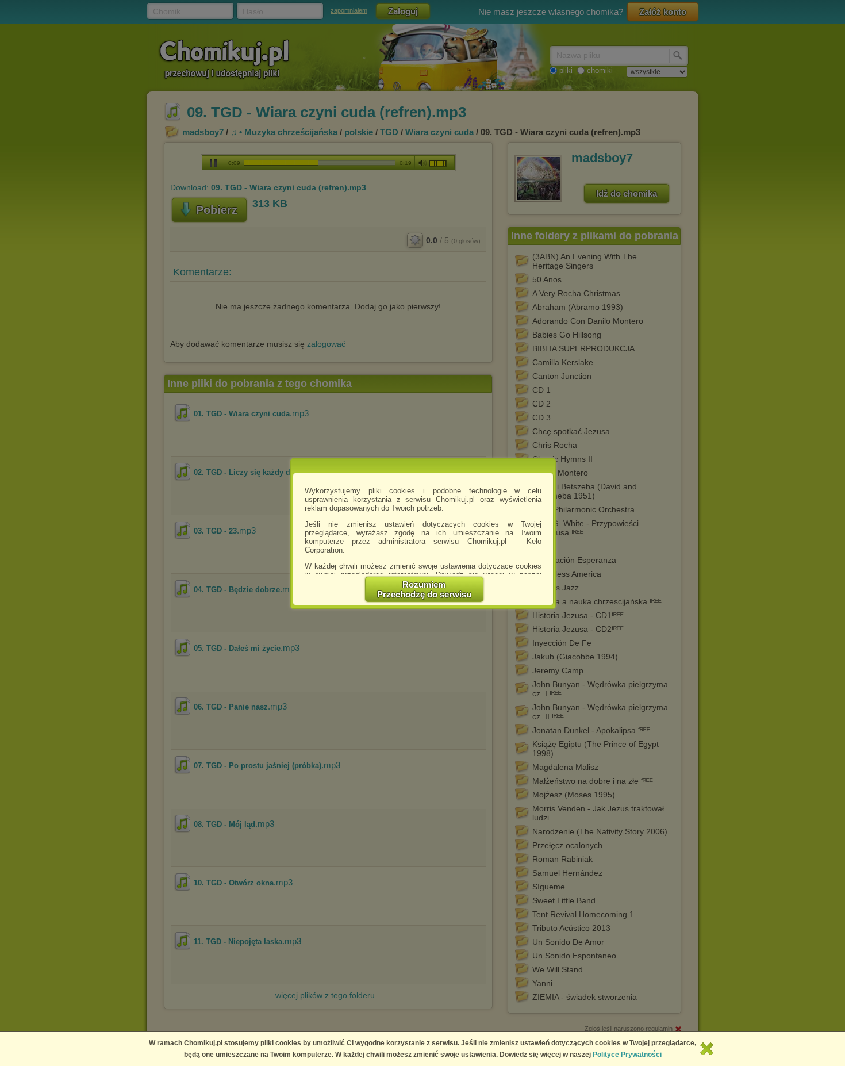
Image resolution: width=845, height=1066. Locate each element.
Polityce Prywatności (627, 1054)
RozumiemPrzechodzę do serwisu (424, 589)
